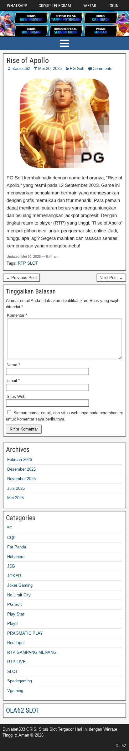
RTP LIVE (16, 661)
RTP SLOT (28, 263)
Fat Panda (16, 547)
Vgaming (15, 690)
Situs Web (16, 396)
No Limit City (19, 595)
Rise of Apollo (28, 60)
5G (10, 528)
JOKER (14, 576)
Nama (13, 364)
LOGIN (113, 5)
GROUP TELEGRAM (55, 5)
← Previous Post (21, 277)
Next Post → (111, 277)
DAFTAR (89, 5)
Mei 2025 (15, 497)
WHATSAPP (17, 5)
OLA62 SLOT (22, 710)
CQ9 (11, 537)
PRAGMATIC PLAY (25, 633)
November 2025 (21, 478)
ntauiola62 (21, 68)
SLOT (12, 671)
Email (13, 380)
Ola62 (121, 745)
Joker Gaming (20, 585)
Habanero (15, 556)
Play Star (15, 614)
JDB (11, 566)
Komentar (17, 315)
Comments (102, 68)
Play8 (12, 623)
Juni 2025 (16, 488)
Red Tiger (16, 642)
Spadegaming (19, 681)
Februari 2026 (19, 459)
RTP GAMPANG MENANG (31, 652)
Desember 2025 (21, 469)
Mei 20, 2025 (50, 68)
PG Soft (77, 68)
